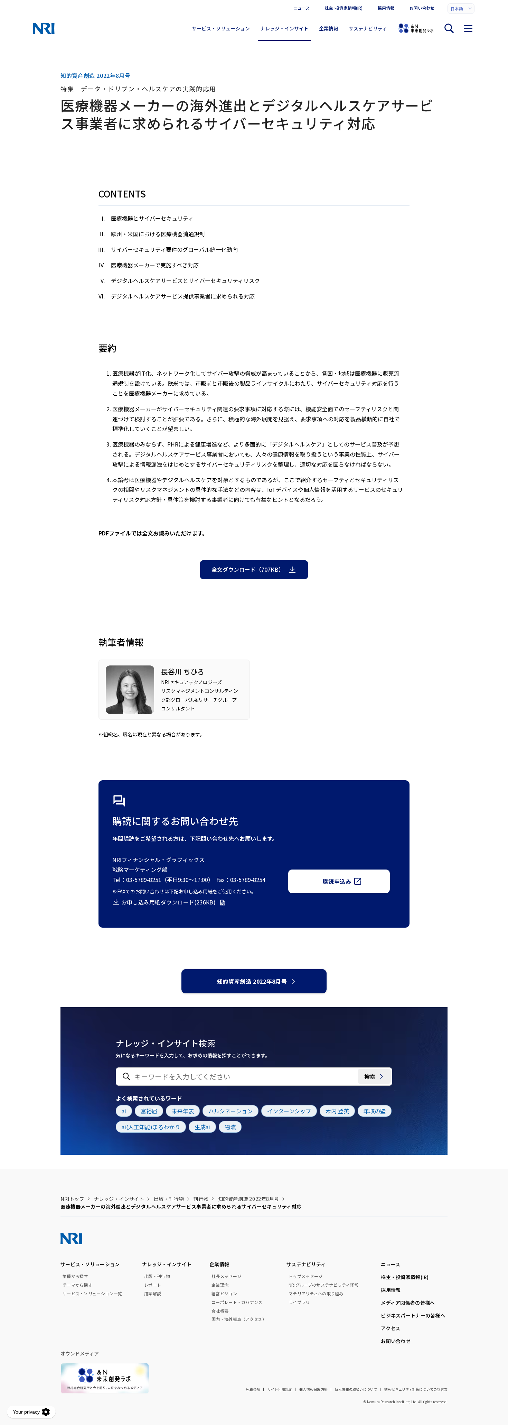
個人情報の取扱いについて (356, 1389)
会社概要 (219, 1311)
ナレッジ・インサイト (284, 28)
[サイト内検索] (448, 28)
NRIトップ (72, 1198)
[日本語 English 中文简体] (461, 8)
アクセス (390, 1328)
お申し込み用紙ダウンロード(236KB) (168, 902)
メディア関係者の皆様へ (408, 1302)
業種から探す (75, 1276)
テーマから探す (77, 1285)
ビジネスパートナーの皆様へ (413, 1315)
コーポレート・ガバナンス (236, 1302)
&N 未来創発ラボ (415, 28)
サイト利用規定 (279, 1389)
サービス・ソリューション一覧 (92, 1293)
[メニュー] (468, 28)
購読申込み (336, 881)
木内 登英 (337, 1111)
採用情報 (386, 8)
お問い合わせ (422, 8)
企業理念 (219, 1285)
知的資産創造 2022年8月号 (252, 981)
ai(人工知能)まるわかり (151, 1127)
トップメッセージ (305, 1276)
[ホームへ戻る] (44, 28)
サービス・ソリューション (221, 28)
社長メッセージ (226, 1276)
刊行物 (200, 1198)
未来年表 (183, 1111)
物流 (230, 1127)
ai (124, 1111)
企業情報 (328, 28)
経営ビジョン (224, 1293)
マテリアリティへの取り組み (316, 1293)
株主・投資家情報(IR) (405, 1277)
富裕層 (149, 1111)
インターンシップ (289, 1111)
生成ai (202, 1127)
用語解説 (152, 1293)
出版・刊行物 (169, 1198)
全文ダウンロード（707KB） (247, 569)
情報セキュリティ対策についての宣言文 (416, 1389)
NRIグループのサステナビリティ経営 (323, 1285)
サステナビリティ (368, 28)
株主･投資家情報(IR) (344, 8)
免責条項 (253, 1389)
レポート (152, 1285)
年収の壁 (375, 1111)
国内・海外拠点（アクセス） (238, 1319)
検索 (369, 1076)
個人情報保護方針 (313, 1389)
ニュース (301, 8)
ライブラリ (299, 1302)
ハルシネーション (230, 1111)
